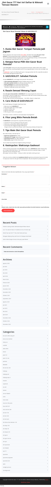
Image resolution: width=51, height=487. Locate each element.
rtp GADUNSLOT (14, 27)
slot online (23, 54)
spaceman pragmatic (8, 457)
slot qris (5, 441)
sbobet (4, 390)
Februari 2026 (6, 282)
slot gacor (5, 435)
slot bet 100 (6, 412)
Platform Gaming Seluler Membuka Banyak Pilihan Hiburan (16, 226)
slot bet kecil (6, 419)
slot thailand (6, 448)
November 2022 (7, 324)
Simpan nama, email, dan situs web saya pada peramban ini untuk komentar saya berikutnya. (25, 207)
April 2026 (5, 276)
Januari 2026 (6, 285)
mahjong (5, 371)
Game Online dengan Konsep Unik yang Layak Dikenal (15, 239)
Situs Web (4, 199)
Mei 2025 (5, 311)
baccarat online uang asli (8, 335)
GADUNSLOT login (6, 27)
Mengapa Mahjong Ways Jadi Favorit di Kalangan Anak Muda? (17, 236)
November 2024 (7, 318)
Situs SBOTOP (6, 406)
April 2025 (5, 314)
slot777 (5, 451)
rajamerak (5, 383)
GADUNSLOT (21, 26)
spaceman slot (6, 460)
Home (32, 12)
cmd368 (5, 345)
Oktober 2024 (6, 321)
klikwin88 (5, 364)
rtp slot (5, 387)
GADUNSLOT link (27, 26)
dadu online (5, 348)
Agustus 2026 (6, 263)
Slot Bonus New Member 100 (10, 422)
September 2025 (7, 298)
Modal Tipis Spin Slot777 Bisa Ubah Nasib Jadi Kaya (15, 233)
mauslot (5, 380)
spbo (4, 464)
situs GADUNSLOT (21, 27)
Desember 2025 (7, 289)
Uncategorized (39, 12)
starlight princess (7, 467)
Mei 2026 (5, 273)
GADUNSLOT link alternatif (37, 26)
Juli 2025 (5, 305)
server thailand (6, 393)
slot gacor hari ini (7, 438)
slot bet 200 (6, 416)
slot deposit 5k (6, 432)
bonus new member (7, 339)
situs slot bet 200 (7, 409)
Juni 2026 (5, 269)
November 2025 (7, 292)
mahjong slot (6, 374)
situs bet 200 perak (7, 403)
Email (3, 192)
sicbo (4, 396)
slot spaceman (6, 444)
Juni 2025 (5, 308)
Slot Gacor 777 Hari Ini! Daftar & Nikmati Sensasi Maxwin (22, 3)
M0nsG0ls (6, 26)
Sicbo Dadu (5, 399)
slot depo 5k (6, 428)
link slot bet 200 (6, 367)
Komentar (5, 174)
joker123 (5, 355)
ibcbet (4, 351)
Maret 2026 (6, 279)
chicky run (5, 342)
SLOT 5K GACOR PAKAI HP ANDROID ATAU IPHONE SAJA (16, 229)
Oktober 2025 (6, 295)
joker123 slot (6, 358)
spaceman (5, 454)
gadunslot (6, 72)
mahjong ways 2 (7, 377)
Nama (3, 186)
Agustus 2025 (6, 301)
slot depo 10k (6, 425)
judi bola (5, 361)
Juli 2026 (5, 266)
